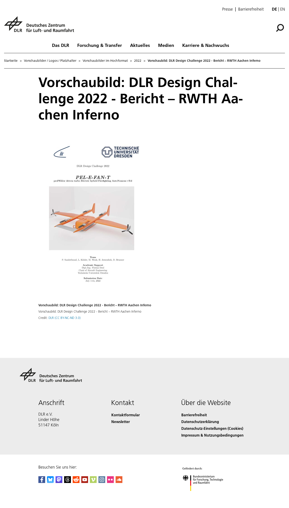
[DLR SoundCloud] (119, 481)
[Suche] (280, 27)
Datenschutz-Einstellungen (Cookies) (212, 428)
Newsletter (120, 421)
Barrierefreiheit (251, 9)
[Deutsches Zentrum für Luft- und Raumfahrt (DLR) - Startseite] (41, 26)
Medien (166, 45)
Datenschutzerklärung (200, 421)
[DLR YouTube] (84, 481)
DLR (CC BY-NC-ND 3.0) (65, 318)
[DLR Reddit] (76, 481)
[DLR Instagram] (101, 481)
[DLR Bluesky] (50, 481)
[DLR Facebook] (41, 481)
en (282, 9)
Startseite (11, 60)
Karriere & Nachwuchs (205, 45)
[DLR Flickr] (110, 481)
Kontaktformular (125, 414)
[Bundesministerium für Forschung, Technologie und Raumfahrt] (207, 495)
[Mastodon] (59, 481)
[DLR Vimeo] (93, 481)
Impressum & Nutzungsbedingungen (212, 435)
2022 (137, 60)
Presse (227, 9)
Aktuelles (140, 45)
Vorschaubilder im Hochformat (105, 60)
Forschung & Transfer (99, 45)
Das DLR (60, 45)
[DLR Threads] (67, 481)
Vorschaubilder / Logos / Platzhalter (50, 60)
